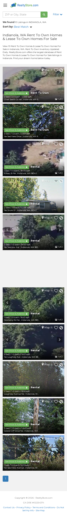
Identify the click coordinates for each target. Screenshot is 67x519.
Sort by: (8, 26)
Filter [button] (56, 14)
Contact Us (8, 507)
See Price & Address (15, 93)
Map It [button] (48, 70)
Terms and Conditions (44, 507)
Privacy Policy (23, 507)
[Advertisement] (33, 269)
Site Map (40, 510)
